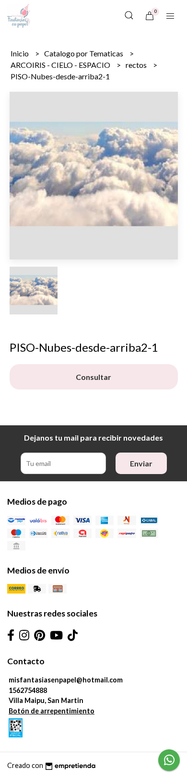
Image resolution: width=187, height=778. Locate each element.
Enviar (141, 463)
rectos (137, 64)
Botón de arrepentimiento (51, 711)
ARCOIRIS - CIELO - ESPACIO (61, 64)
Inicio (20, 53)
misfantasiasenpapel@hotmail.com (66, 680)
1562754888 (28, 690)
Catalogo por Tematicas (84, 53)
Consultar (93, 376)
